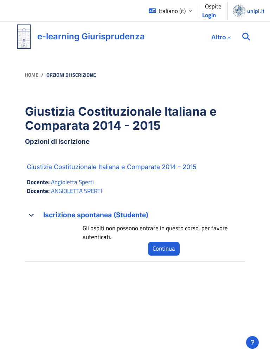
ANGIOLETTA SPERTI (76, 190)
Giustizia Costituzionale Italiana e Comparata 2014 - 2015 (112, 167)
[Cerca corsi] (246, 37)
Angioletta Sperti (72, 182)
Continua (164, 248)
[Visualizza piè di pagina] (252, 342)
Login (209, 15)
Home (31, 75)
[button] (170, 11)
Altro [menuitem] (218, 37)
